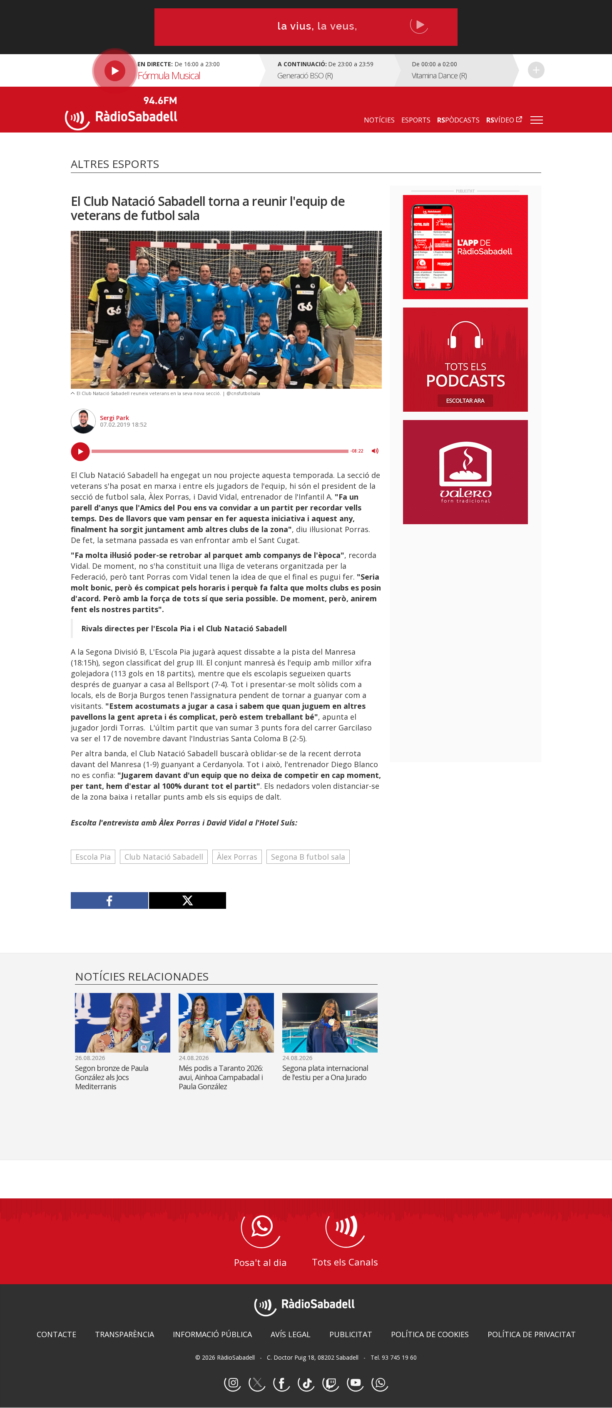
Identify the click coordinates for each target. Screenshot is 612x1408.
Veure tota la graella (536, 70)
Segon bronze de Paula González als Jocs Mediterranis (111, 1077)
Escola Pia (93, 857)
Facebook (281, 1383)
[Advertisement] (465, 585)
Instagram (232, 1383)
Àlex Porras (237, 857)
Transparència (124, 1334)
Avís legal (291, 1334)
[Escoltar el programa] (161, 70)
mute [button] (375, 451)
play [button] (80, 451)
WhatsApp (379, 1383)
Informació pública (212, 1334)
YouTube (355, 1383)
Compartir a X (187, 900)
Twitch (330, 1383)
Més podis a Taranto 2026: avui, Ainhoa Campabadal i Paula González (221, 1077)
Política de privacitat (532, 1334)
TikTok (306, 1383)
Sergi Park (114, 418)
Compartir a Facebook (110, 900)
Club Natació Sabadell (163, 857)
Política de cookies (430, 1334)
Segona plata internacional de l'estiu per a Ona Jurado (325, 1072)
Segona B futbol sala (308, 857)
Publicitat (350, 1334)
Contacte (56, 1334)
